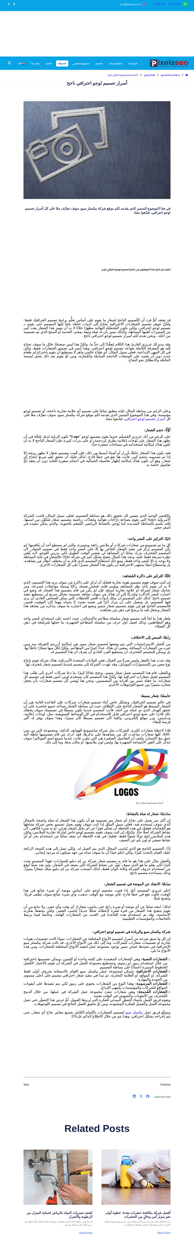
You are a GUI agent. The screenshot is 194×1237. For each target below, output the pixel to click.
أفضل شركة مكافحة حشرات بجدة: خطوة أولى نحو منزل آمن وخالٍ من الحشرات (138, 1215)
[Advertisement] (97, 34)
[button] (14, 4)
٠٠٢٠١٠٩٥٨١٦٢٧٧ (159, 4)
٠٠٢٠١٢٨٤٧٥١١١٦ (174, 4)
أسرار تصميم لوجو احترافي (145, 419)
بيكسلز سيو (134, 1012)
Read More (164, 1233)
